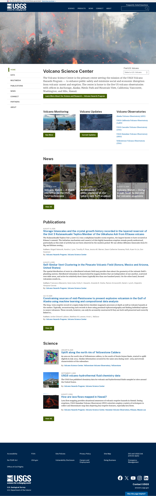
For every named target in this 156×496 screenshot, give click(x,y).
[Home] (16, 10)
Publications (17, 86)
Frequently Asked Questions (137, 5)
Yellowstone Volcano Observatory (97, 366)
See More (49, 135)
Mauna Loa (141, 410)
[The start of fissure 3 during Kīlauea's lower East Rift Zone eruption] (78, 38)
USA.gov (34, 460)
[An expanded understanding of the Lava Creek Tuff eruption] (96, 181)
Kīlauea (133, 410)
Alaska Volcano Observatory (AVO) (131, 116)
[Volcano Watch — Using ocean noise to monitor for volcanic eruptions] (132, 181)
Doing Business (110, 460)
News (91, 8)
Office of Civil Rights (15, 467)
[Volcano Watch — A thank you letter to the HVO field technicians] (59, 181)
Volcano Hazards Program (56, 255)
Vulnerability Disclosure (65, 460)
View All (48, 207)
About (108, 8)
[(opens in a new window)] (120, 477)
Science (71, 8)
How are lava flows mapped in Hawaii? (84, 396)
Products (82, 8)
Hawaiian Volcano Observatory (117, 410)
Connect (99, 8)
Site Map (107, 454)
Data (13, 75)
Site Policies (60, 454)
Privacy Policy (85, 454)
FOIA (33, 454)
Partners (15, 102)
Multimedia (16, 80)
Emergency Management (133, 461)
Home (13, 70)
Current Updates (89, 135)
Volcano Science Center (77, 255)
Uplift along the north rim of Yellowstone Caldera (90, 352)
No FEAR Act (12, 460)
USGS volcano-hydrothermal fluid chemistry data (90, 375)
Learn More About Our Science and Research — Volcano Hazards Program (75, 96)
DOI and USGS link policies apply (135, 455)
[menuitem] (71, 7)
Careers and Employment (85, 461)
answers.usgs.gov (142, 488)
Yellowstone (116, 366)
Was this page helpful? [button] (136, 494)
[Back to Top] (148, 488)
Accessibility (12, 454)
